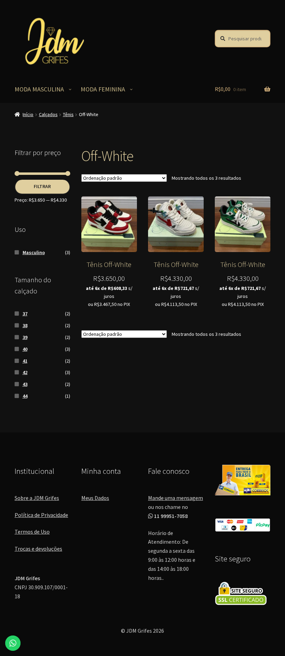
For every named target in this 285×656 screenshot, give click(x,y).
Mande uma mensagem (175, 497)
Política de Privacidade (41, 514)
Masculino (34, 252)
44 (25, 396)
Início (28, 114)
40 (25, 349)
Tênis (68, 114)
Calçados (48, 114)
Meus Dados (95, 497)
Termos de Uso (32, 531)
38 (25, 325)
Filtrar (42, 186)
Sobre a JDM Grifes (37, 497)
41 (25, 361)
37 (25, 313)
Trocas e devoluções (38, 548)
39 (25, 337)
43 (25, 384)
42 (25, 372)
